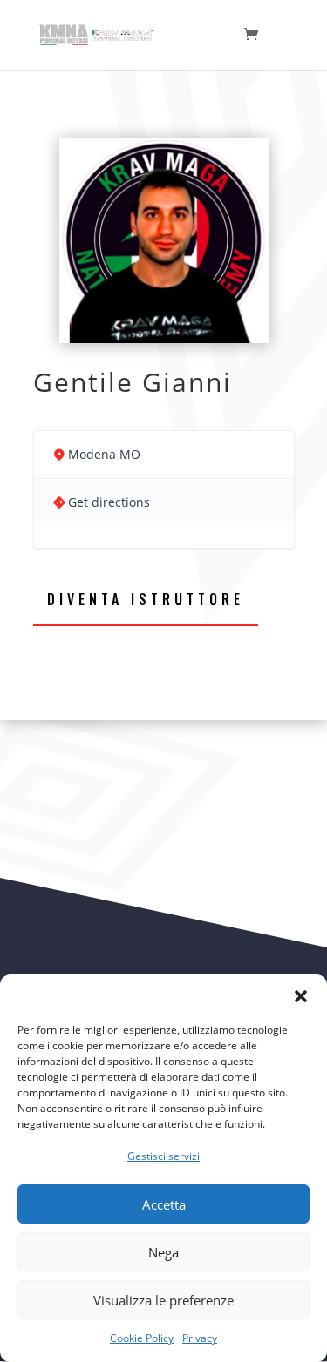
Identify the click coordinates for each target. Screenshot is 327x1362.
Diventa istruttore (145, 599)
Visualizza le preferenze (163, 1300)
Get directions (109, 502)
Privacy (199, 1338)
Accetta (164, 1204)
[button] (301, 996)
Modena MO (104, 454)
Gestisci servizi (163, 1156)
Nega (163, 1252)
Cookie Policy (142, 1338)
